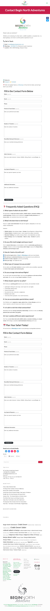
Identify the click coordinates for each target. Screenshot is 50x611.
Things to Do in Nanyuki (23, 548)
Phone (5, 103)
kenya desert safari (9, 537)
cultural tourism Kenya (36, 530)
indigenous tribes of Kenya (31, 535)
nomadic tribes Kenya (8, 544)
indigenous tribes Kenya (16, 535)
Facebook (14, 82)
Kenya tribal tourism (30, 537)
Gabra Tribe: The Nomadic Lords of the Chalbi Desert (13, 499)
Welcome (25, 559)
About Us (4, 580)
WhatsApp (20, 85)
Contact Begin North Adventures (25, 10)
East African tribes (23, 532)
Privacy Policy (26, 560)
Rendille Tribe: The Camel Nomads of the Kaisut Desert (14, 494)
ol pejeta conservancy (29, 544)
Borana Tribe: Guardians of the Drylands (11, 490)
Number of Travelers (11, 123)
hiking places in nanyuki (36, 532)
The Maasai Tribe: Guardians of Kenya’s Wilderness (13, 488)
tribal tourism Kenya (8, 549)
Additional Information (9, 184)
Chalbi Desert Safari (18, 527)
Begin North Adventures (9, 508)
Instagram (7, 82)
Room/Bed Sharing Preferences (13, 139)
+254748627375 (13, 46)
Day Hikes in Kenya (6, 532)
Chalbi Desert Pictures (6, 527)
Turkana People (17, 549)
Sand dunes (6, 548)
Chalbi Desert (22, 524)
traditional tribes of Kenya (35, 548)
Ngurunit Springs (35, 542)
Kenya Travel (20, 537)
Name (7, 94)
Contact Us (9, 199)
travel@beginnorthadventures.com (16, 44)
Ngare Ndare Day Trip (17, 542)
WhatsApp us (25, 255)
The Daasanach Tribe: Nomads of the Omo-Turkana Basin (14, 501)
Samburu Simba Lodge (37, 546)
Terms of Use (26, 562)
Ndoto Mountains (8, 542)
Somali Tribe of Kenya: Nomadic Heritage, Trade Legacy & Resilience (17, 492)
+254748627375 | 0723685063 (9, 472)
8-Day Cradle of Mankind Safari (9, 486)
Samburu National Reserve (26, 546)
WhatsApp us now (16, 328)
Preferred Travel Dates (11, 108)
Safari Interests (10, 154)
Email (7, 99)
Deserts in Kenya (14, 532)
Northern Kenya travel (19, 544)
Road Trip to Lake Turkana (15, 546)
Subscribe (17, 571)
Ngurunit (30, 542)
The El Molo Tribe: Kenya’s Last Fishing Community (13, 498)
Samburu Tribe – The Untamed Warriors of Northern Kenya (14, 496)
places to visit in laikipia (36, 544)
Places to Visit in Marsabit (7, 546)
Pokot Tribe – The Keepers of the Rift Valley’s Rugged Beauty (15, 503)
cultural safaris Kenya (25, 530)
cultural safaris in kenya (11, 530)
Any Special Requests (11, 169)
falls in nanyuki (30, 532)
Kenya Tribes (7, 540)
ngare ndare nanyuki (24, 542)
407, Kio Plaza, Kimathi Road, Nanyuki (10, 470)
